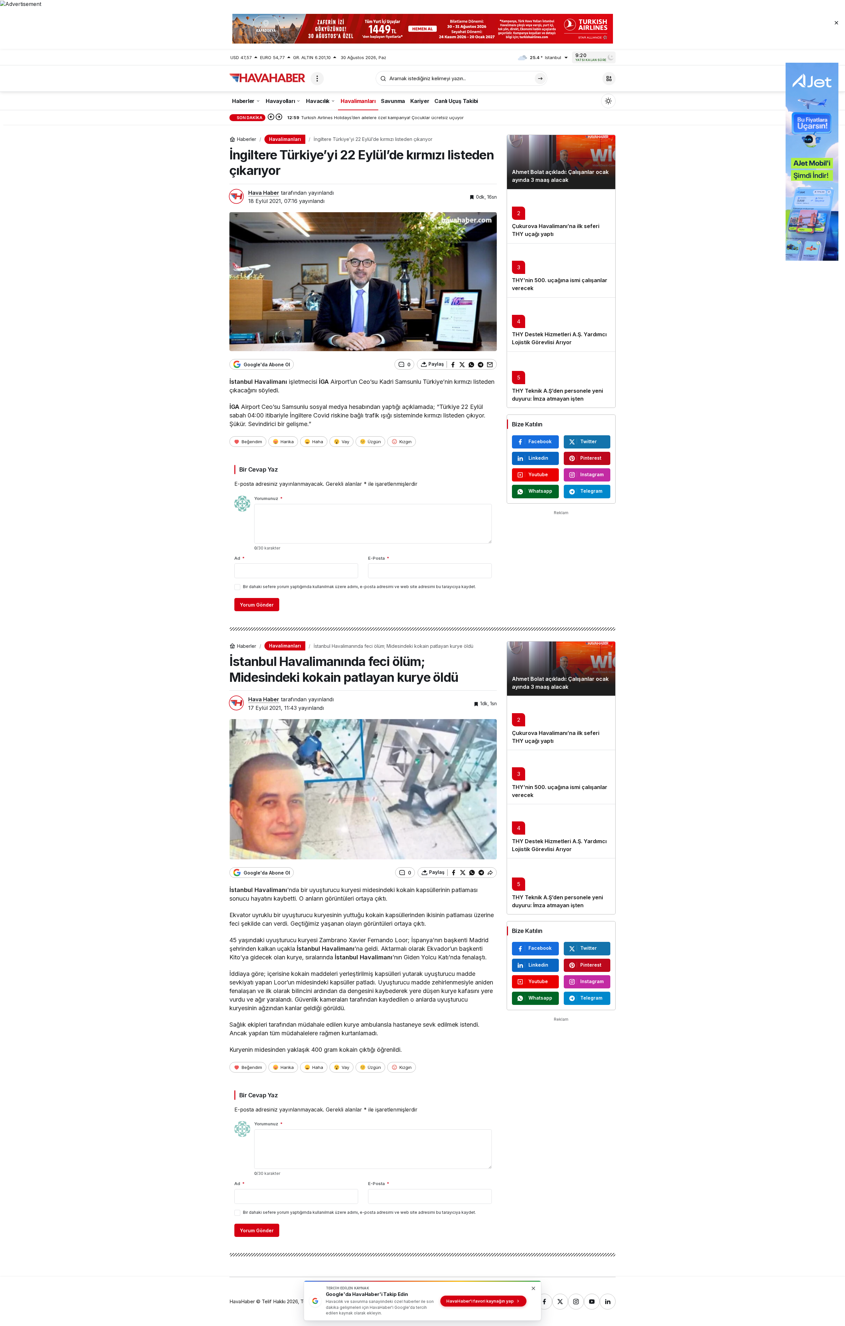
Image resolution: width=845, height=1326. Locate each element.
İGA (324, 381)
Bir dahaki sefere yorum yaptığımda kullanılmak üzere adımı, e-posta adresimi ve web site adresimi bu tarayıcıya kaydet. (359, 586)
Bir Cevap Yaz (258, 469)
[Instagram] (576, 1301)
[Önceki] (271, 117)
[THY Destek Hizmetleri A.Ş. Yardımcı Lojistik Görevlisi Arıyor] (561, 324)
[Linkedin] (608, 1301)
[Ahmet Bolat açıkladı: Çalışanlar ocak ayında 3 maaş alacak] (561, 162)
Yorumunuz (268, 498)
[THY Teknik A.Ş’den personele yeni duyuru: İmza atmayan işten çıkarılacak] (561, 379)
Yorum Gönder (257, 605)
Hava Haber (263, 192)
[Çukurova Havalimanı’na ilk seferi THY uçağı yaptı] (561, 216)
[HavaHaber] (267, 78)
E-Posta (378, 558)
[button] (609, 78)
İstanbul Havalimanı (258, 381)
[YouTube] (592, 1301)
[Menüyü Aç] (317, 78)
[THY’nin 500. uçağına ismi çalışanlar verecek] (561, 270)
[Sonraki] (279, 117)
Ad (239, 558)
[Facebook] (544, 1301)
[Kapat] (836, 22)
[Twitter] (560, 1301)
